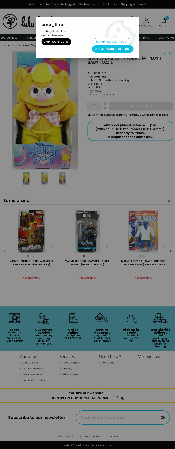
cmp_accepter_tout (114, 49)
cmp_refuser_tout (113, 42)
